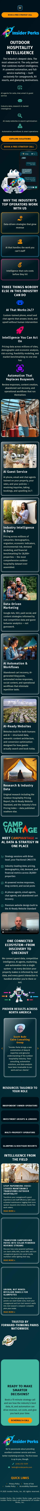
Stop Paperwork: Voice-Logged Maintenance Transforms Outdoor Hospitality (17, 1190)
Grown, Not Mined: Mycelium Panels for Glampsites (15, 1292)
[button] (20, 7)
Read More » (9, 1211)
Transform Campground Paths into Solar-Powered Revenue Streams (19, 1243)
